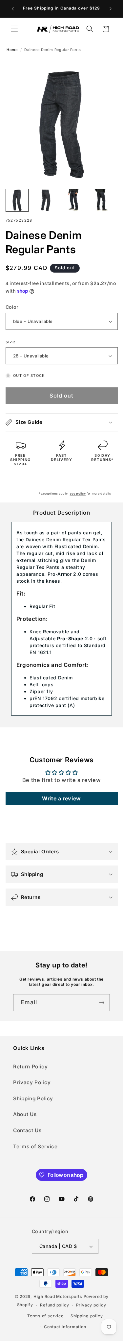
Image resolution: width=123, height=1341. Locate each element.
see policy (78, 493)
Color (12, 307)
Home (12, 50)
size (10, 341)
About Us (24, 1114)
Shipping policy (87, 1315)
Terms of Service (35, 1146)
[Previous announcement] (13, 9)
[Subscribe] (102, 1002)
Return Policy (30, 1066)
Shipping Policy (33, 1098)
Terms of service (45, 1315)
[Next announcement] (110, 9)
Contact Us (27, 1130)
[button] (14, 29)
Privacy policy (91, 1305)
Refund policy (54, 1305)
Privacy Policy (32, 1082)
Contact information (65, 1326)
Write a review (61, 798)
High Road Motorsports (57, 1296)
